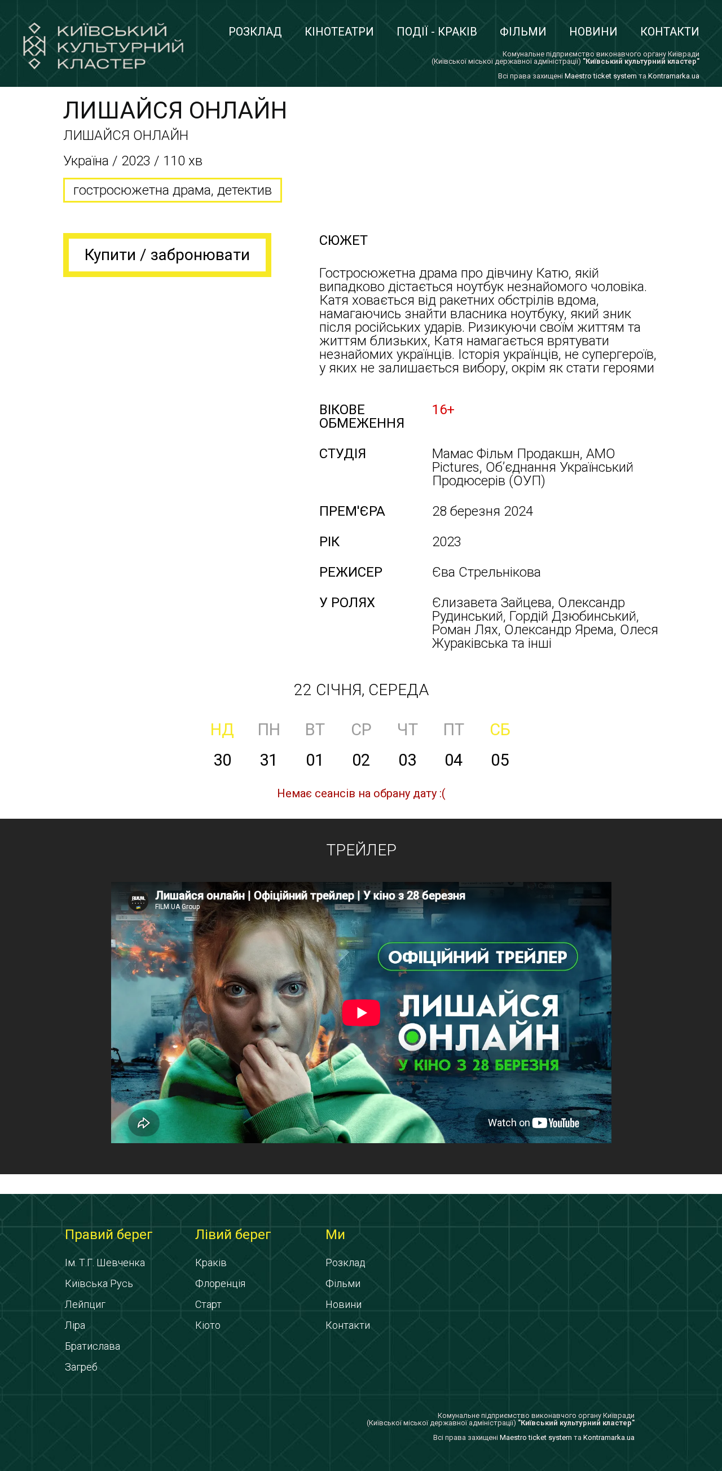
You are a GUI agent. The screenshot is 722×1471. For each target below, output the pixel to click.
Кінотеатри (339, 31)
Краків (211, 1262)
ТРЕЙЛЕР (361, 850)
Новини (593, 31)
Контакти (669, 31)
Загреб (81, 1367)
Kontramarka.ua (673, 76)
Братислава (92, 1346)
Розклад (255, 31)
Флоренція (220, 1283)
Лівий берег (233, 1234)
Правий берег (109, 1234)
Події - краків (437, 31)
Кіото (208, 1325)
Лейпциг (85, 1304)
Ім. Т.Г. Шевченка (105, 1262)
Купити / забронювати (167, 254)
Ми (335, 1234)
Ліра (75, 1325)
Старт (208, 1304)
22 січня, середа (361, 689)
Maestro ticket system (601, 76)
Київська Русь (99, 1283)
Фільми (523, 31)
